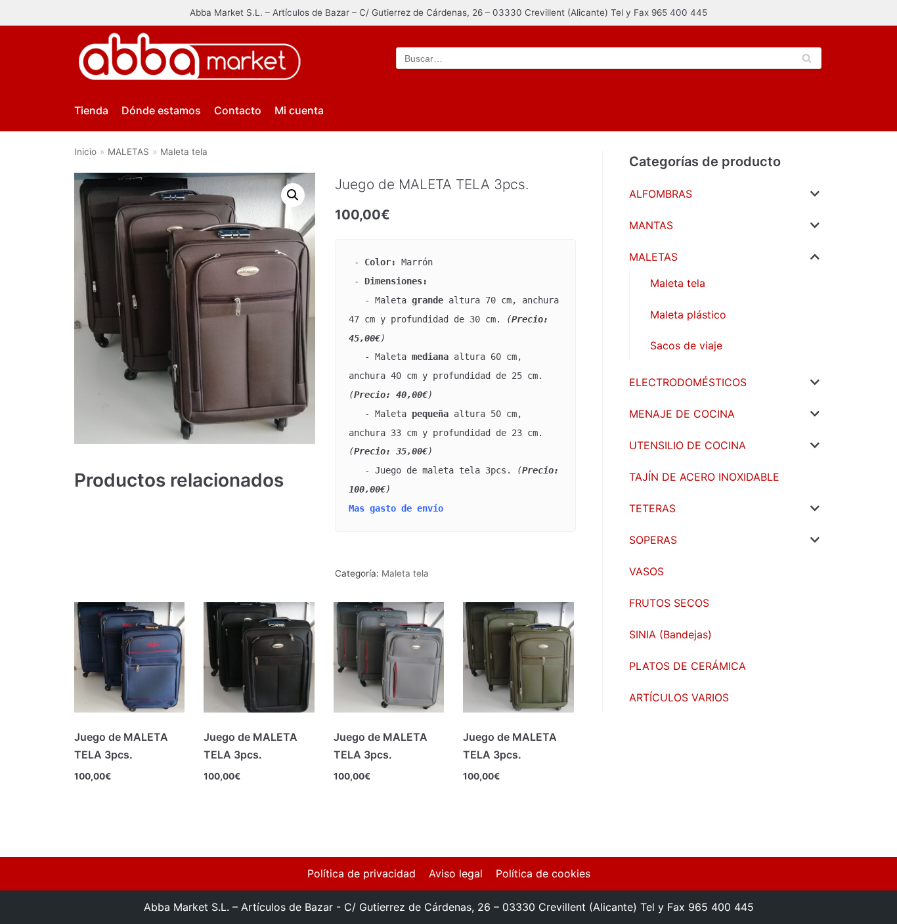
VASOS (646, 571)
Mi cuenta (299, 110)
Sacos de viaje (686, 345)
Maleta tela (184, 151)
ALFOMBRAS (660, 193)
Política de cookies (543, 873)
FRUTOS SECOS (669, 602)
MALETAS (128, 151)
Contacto (237, 110)
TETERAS (652, 508)
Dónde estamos (161, 110)
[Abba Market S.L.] (189, 58)
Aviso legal (456, 873)
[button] (293, 195)
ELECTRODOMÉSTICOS (688, 382)
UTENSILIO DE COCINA (687, 445)
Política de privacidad (361, 873)
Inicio (85, 151)
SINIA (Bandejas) (670, 634)
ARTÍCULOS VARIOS (679, 697)
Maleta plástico (688, 314)
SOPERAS (653, 539)
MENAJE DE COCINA (682, 413)
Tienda (91, 110)
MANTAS (651, 225)
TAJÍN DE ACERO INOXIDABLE (704, 476)
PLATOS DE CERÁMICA (687, 665)
